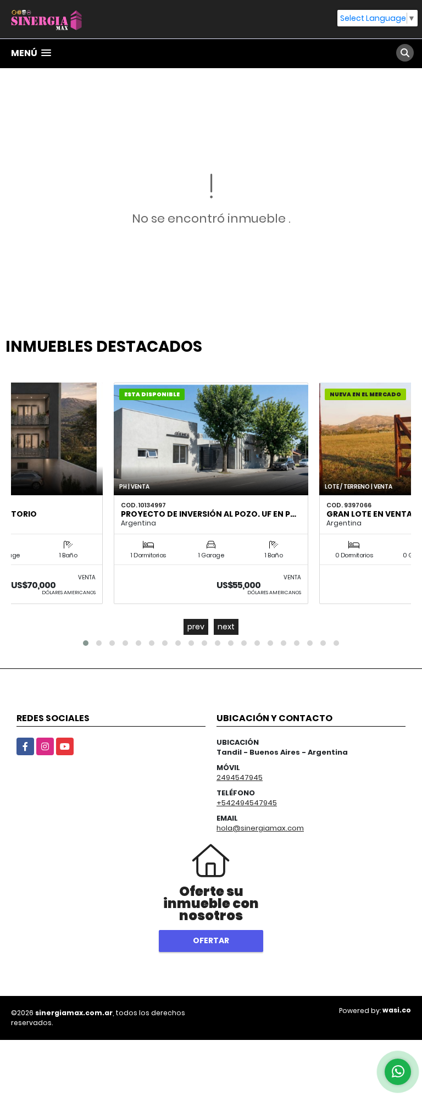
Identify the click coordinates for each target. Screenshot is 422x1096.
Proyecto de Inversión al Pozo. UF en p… (208, 514)
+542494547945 (246, 803)
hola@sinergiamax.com (260, 828)
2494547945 (239, 777)
